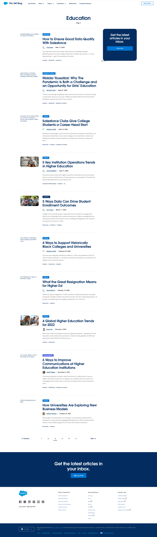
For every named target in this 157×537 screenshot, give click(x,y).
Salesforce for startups (123, 510)
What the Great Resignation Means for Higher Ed (69, 284)
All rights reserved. (58, 527)
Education (45, 144)
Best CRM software (63, 498)
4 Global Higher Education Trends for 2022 (68, 323)
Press (89, 498)
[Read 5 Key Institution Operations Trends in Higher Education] (29, 163)
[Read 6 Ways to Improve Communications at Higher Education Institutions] (29, 362)
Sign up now (78, 475)
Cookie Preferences (93, 533)
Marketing (52, 387)
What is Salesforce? (63, 495)
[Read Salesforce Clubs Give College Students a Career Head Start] (29, 121)
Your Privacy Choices (108, 533)
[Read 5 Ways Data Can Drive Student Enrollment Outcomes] (29, 202)
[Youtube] (38, 503)
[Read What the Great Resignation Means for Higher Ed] (29, 282)
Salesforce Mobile (122, 495)
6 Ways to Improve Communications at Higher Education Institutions (63, 364)
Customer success (62, 507)
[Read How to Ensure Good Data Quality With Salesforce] (29, 39)
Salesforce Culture (49, 73)
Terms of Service (46, 533)
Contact (84, 533)
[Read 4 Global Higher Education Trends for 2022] (29, 321)
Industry (45, 60)
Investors (90, 515)
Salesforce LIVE (122, 507)
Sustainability (91, 513)
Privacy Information (57, 533)
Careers (52, 144)
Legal (89, 518)
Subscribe (119, 48)
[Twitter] (25, 503)
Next (92, 439)
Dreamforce (121, 501)
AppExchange (121, 498)
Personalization (48, 355)
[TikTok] (43, 503)
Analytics (58, 60)
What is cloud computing (64, 504)
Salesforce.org (91, 510)
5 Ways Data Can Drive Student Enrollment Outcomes (66, 203)
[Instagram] (34, 503)
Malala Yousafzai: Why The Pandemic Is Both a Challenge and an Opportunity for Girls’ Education (70, 82)
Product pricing (62, 510)
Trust (89, 507)
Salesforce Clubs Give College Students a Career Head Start (66, 123)
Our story (90, 495)
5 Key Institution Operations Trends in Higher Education (69, 164)
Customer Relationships (49, 183)
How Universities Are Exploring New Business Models (70, 407)
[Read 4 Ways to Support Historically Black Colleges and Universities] (29, 243)
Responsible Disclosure (70, 533)
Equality (46, 238)
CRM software (121, 504)
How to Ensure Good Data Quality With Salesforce (68, 41)
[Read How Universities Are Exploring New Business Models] (29, 405)
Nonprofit (46, 34)
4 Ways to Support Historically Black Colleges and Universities (67, 245)
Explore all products (63, 501)
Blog (89, 501)
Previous (26, 439)
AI (64, 183)
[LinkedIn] (29, 503)
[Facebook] (20, 503)
